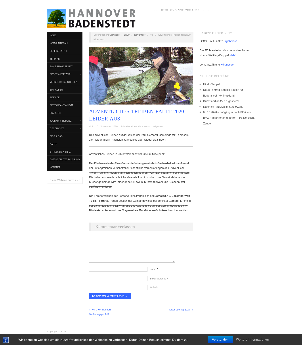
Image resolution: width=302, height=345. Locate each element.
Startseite (114, 34)
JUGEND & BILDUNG (61, 120)
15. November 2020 (107, 126)
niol (91, 126)
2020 (127, 34)
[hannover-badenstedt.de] (91, 19)
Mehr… (233, 55)
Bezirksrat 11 (58, 50)
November (139, 34)
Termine (55, 58)
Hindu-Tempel (211, 84)
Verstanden (220, 339)
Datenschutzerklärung (65, 159)
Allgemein (158, 126)
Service (55, 97)
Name (154, 269)
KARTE (53, 143)
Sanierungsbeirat (61, 66)
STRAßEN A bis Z (60, 151)
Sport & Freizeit (60, 74)
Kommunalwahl (59, 43)
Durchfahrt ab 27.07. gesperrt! (221, 101)
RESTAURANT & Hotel (62, 105)
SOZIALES (55, 112)
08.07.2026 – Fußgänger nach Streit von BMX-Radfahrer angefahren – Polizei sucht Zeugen (228, 117)
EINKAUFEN (56, 89)
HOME (53, 35)
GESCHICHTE (57, 128)
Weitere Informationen (252, 339)
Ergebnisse (230, 41)
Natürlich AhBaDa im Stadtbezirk (223, 106)
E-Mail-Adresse (159, 278)
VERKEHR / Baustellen (63, 81)
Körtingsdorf (228, 64)
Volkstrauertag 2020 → (180, 309)
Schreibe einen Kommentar (135, 126)
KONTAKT (55, 167)
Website (154, 287)
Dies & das (56, 136)
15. (151, 34)
